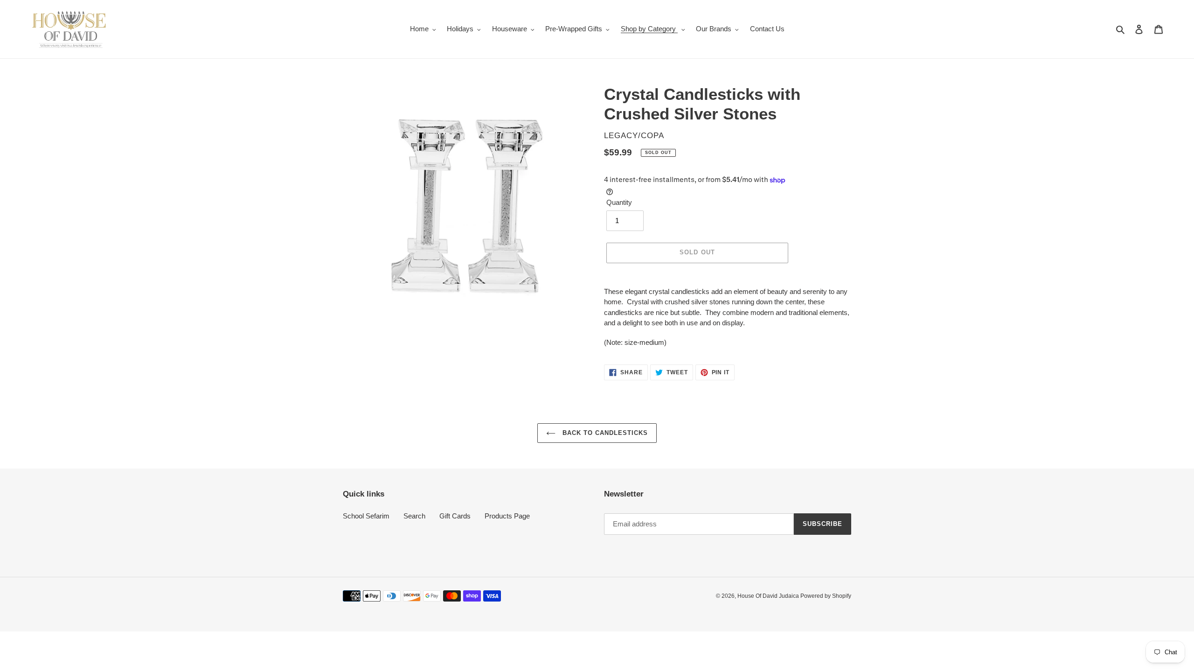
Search (414, 516)
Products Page (507, 516)
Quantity (619, 202)
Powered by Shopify (825, 596)
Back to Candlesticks (604, 432)
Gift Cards (455, 516)
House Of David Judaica (768, 596)
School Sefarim (366, 516)
